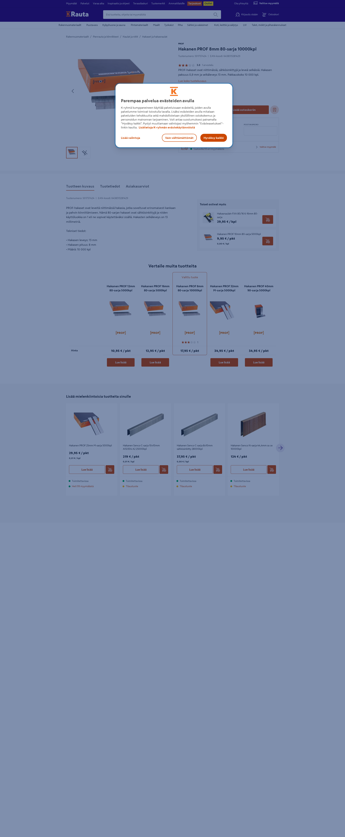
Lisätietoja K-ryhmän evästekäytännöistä (166, 127)
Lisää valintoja (130, 137)
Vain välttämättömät (179, 137)
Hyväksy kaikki (214, 137)
